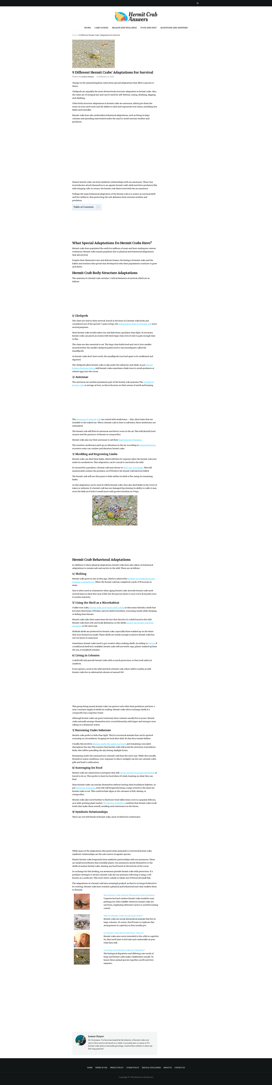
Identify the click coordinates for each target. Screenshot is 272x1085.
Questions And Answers (174, 27)
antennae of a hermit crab (88, 419)
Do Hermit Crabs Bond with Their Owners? (124, 933)
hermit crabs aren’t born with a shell (106, 607)
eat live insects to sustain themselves (137, 773)
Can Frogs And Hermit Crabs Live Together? (124, 950)
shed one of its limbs (133, 467)
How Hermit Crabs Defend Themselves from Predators (129, 895)
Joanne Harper (87, 77)
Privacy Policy (116, 1068)
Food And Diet (148, 27)
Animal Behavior (147, 445)
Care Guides (101, 27)
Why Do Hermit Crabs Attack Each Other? (123, 916)
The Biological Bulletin (114, 803)
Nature (151, 643)
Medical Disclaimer (151, 1068)
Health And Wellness (124, 27)
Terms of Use (101, 1068)
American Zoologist (85, 788)
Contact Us (179, 1068)
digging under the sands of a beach (109, 744)
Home (87, 27)
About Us (167, 1068)
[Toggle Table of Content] (97, 207)
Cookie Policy (132, 1068)
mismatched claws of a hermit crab (135, 324)
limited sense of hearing (130, 440)
